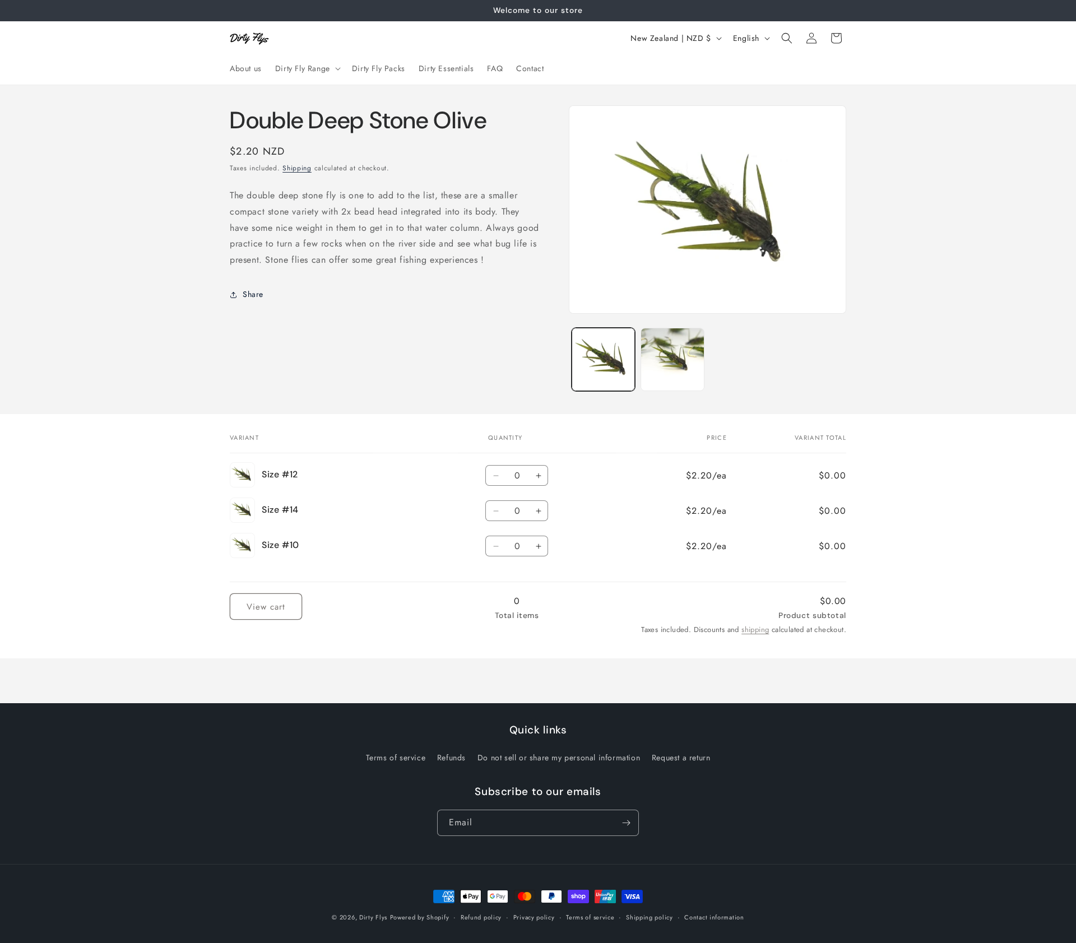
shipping (755, 629)
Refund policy (481, 917)
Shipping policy (649, 917)
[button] (306, 68)
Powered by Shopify (419, 917)
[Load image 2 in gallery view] (672, 359)
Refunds (451, 757)
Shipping (297, 168)
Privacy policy (534, 917)
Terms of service (396, 757)
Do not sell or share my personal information (558, 757)
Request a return (681, 757)
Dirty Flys (373, 917)
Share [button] (253, 294)
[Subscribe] (626, 823)
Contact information (714, 917)
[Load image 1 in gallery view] (603, 359)
